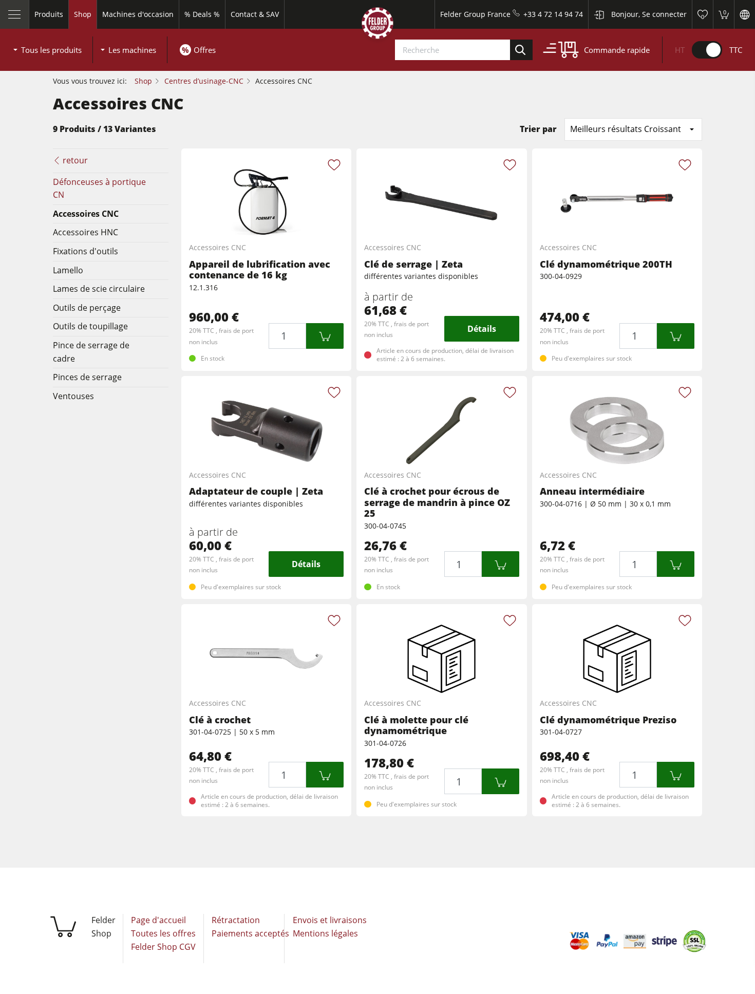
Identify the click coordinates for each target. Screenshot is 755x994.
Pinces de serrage (87, 377)
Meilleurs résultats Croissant (625, 129)
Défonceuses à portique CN (99, 188)
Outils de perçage (87, 307)
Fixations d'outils (85, 251)
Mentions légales (325, 933)
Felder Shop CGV (163, 946)
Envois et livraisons (330, 920)
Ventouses (73, 396)
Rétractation (236, 920)
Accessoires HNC (85, 232)
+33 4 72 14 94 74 (553, 14)
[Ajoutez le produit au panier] (325, 336)
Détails (481, 328)
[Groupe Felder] (377, 25)
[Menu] (14, 14)
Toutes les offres (163, 933)
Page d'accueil (158, 920)
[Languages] (744, 14)
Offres (205, 50)
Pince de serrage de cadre (91, 352)
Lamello (68, 270)
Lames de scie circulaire (99, 288)
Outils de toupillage (90, 326)
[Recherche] (521, 50)
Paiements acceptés (250, 933)
